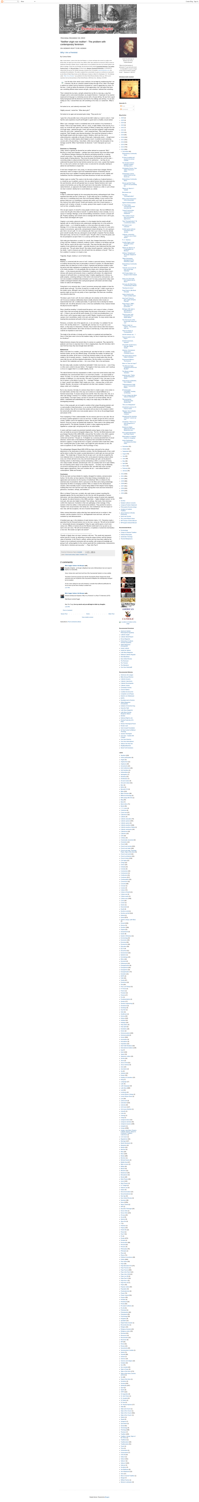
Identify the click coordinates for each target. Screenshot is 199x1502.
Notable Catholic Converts (128, 503)
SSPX (122, 1392)
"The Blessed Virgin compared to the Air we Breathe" (129, 367)
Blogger (107, 1497)
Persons (123, 1246)
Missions (123, 1170)
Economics (124, 940)
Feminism (82, 554)
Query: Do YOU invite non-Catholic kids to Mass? (128, 280)
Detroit (122, 917)
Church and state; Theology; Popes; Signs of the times (129, 851)
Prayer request (125, 1295)
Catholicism (124, 831)
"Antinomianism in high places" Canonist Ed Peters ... (128, 386)
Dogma (123, 929)
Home (88, 614)
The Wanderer (125, 665)
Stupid (122, 1419)
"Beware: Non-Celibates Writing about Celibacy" (129, 412)
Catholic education (126, 819)
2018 (122, 137)
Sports (122, 1390)
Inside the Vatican (126, 650)
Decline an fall (125, 911)
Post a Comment (67, 610)
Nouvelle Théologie (126, 1208)
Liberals (123, 1105)
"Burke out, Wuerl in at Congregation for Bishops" (128, 249)
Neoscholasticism (126, 1194)
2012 (122, 474)
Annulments (124, 766)
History (123, 1018)
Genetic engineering (126, 1003)
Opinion (123, 1219)
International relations (127, 1048)
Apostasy (123, 776)
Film (122, 984)
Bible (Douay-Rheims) (127, 677)
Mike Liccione (125, 1164)
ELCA (122, 948)
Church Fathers (125, 689)
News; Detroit (124, 1204)
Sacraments (124, 1348)
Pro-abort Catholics (126, 1306)
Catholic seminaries (126, 829)
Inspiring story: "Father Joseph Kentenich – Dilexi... (128, 377)
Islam (122, 1052)
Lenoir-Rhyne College (127, 1094)
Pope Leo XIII (124, 1276)
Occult (122, 1217)
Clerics (123, 864)
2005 (122, 490)
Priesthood (124, 1301)
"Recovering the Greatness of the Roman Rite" (127, 401)
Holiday (123, 1020)
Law (122, 1090)
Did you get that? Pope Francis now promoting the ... (129, 184)
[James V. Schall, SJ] (128, 597)
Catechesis (124, 814)
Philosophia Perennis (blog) (129, 507)
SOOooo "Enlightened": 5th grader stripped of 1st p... (129, 254)
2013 (122, 149)
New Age (123, 1196)
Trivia (122, 1448)
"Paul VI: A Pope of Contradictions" (127, 331)
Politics (123, 1259)
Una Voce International (127, 741)
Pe (121, 1236)
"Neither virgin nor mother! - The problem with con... (129, 327)
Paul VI (123, 1234)
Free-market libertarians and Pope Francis (129, 433)
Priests (123, 1304)
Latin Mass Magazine (127, 652)
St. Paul (123, 1402)
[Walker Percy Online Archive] (128, 606)
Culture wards (125, 896)
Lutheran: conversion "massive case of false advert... (129, 236)
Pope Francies (125, 1268)
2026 (122, 118)
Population (124, 1289)
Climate (123, 867)
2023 (122, 125)
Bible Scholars (125, 793)
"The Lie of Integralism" (128, 404)
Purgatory (123, 1318)
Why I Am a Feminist (68, 52)
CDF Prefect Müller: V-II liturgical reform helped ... (129, 275)
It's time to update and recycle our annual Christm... (128, 159)
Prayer (122, 1293)
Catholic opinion (125, 821)
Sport (122, 1387)
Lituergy (123, 1115)
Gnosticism (124, 1005)
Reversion (124, 1339)
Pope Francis (124, 1270)
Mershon (123, 1158)
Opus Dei (123, 1221)
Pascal (123, 1232)
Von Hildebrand (125, 1471)
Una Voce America (126, 739)
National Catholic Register (128, 654)
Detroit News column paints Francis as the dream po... (128, 175)
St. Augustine (124, 1394)
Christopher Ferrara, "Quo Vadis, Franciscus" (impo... (129, 170)
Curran (123, 902)
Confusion (124, 877)
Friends (123, 995)
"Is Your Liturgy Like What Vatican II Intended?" (129, 396)
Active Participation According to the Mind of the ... (129, 442)
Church (123, 844)
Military (123, 1166)
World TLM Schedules (127, 748)
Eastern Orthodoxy (126, 936)
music (122, 1181)
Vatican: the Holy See (127, 743)
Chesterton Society (126, 687)
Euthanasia (124, 963)
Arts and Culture (125, 783)
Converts (123, 883)
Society (123, 1383)
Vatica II (123, 1457)
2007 (122, 486)
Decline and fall (125, 913)
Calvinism (123, 810)
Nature (123, 1189)
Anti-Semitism (125, 770)
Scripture (123, 1363)
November (126, 446)
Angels (123, 759)
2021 (122, 130)
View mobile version (87, 617)
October (125, 449)
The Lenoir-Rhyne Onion (128, 518)
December (126, 151)
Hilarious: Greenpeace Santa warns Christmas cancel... (128, 351)
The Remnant (124, 661)
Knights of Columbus (126, 1077)
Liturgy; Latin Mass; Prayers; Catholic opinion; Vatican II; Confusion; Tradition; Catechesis (129, 1133)
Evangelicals (124, 967)
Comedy (123, 869)
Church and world (126, 854)
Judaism (123, 1073)
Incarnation (124, 1039)
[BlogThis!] (88, 552)
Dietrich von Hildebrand (127, 696)
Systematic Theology (126, 536)
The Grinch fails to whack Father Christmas (129, 356)
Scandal (123, 1354)
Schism (123, 1356)
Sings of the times (126, 1379)
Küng (122, 1079)
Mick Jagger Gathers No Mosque (74, 565)
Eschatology (124, 957)
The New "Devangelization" (128, 195)
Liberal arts (124, 1100)
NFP (122, 1206)
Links (122, 1113)
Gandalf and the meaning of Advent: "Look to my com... (129, 418)
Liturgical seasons (126, 1124)
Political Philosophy (126, 534)
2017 (122, 139)
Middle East (124, 1162)
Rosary (123, 1346)
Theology (123, 1430)
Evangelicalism (125, 965)
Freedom (123, 993)
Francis (123, 991)
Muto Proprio (124, 1183)
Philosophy (124, 1249)
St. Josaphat (124, 1398)
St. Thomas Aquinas (126, 1404)
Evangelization (125, 972)
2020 (122, 132)
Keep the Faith (125, 708)
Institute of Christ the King (128, 706)
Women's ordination (126, 1482)
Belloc (122, 787)
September (126, 451)
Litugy (122, 1117)
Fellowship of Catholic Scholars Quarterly (127, 641)
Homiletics (124, 1029)
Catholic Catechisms (126, 681)
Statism (123, 1417)
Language (124, 1081)
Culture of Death (125, 892)
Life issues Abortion (126, 1109)
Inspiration (124, 1043)
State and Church (126, 1409)
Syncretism (124, 1423)
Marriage (123, 1141)
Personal (123, 1244)
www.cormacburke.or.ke (103, 70)
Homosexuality (125, 1035)
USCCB (123, 1454)
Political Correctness (126, 1257)
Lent (122, 1098)
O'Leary (123, 1215)
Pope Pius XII (124, 1282)
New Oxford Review (126, 659)
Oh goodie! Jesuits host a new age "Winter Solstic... (129, 346)
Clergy (122, 862)
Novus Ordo (124, 1213)
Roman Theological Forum (128, 723)
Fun (122, 997)
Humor (123, 1037)
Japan (122, 1054)
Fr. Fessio (123, 988)
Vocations (123, 1467)
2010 (122, 478)
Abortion (123, 755)
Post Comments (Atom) (74, 622)
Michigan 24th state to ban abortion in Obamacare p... (128, 310)
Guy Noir (123, 1010)
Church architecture (126, 856)
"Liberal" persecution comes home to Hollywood (128, 212)
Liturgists (123, 1126)
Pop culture (124, 1261)
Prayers (123, 1297)
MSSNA (123, 716)
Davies (123, 905)
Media (122, 1156)
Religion (123, 1327)
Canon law (124, 812)
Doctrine (123, 927)
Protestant (123, 1310)
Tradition (123, 1434)
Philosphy (123, 1251)
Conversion (124, 881)
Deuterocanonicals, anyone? (127, 341)
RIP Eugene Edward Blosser (129, 522)
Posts (123, 106)
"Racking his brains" (128, 288)
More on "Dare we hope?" (129, 363)
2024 (122, 122)
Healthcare (124, 1014)
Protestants (124, 1314)
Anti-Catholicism (125, 768)
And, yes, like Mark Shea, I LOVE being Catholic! (129, 284)
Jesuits (123, 1058)
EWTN (122, 698)
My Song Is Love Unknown (127, 225)
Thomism (123, 1432)
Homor (123, 1031)
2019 (122, 135)
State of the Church (126, 1413)
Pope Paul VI (124, 1278)
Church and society (70, 554)
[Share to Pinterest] (94, 552)
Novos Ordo (124, 1211)
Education (123, 946)
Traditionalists (125, 1444)
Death (122, 909)
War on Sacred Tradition (127, 1476)
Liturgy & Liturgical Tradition (129, 532)
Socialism (123, 1381)
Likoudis (123, 1111)
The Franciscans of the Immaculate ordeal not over (129, 321)
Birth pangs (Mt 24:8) (126, 797)
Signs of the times (126, 1371)
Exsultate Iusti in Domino (128, 700)
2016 (122, 142)
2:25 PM (67, 606)
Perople (123, 1240)
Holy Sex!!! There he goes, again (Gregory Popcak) (129, 300)
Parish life (123, 1230)
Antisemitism (124, 772)
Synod (122, 1425)
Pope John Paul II (126, 1272)
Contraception (125, 879)
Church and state (125, 848)
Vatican (123, 1459)
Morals (123, 1177)
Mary (122, 1151)
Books (122, 806)
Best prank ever (126, 192)
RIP (122, 1342)
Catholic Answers (125, 679)
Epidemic (123, 955)
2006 (122, 488)
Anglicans (123, 764)
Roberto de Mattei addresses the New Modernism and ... (128, 428)
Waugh (123, 1478)
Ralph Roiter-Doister (126, 1323)
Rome (122, 1344)
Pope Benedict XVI (126, 1265)
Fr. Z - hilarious (126, 240)
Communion (124, 871)
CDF (122, 835)
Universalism (124, 1452)
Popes (122, 1284)
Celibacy (123, 838)
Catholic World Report (127, 637)
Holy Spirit (124, 1026)
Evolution (123, 974)
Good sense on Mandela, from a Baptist (129, 381)
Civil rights (124, 860)
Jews (122, 1067)
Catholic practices (126, 825)
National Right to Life (127, 718)
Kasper (123, 1075)
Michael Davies (125, 1160)
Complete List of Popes (127, 694)
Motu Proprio (124, 1179)
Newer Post (64, 614)
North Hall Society (126, 516)
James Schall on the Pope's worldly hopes (129, 295)
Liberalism (124, 1102)
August (125, 454)
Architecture (124, 778)
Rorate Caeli (124, 726)
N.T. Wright (124, 1185)
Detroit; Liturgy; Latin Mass (128, 919)
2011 (122, 476)
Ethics (122, 959)
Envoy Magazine (125, 639)
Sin (122, 1377)
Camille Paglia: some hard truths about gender (128, 244)
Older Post (111, 614)
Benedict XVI (124, 789)
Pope (122, 1263)
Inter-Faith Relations (126, 1046)
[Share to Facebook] (92, 552)
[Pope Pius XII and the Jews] (128, 602)
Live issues (124, 1137)
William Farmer (125, 1480)
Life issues (124, 1107)
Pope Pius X (124, 1280)
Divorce (123, 925)
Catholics (123, 833)
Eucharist (123, 961)
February (125, 468)
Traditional (124, 1440)
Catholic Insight (125, 634)
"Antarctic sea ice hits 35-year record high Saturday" (129, 269)
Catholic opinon (125, 823)
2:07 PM (67, 587)
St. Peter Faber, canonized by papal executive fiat (128, 206)
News (122, 1202)
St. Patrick (123, 1400)
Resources (124, 1335)
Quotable (123, 1320)
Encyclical (123, 950)
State (122, 1406)
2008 (122, 483)
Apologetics (124, 774)
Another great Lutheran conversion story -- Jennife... (128, 230)
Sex (86, 554)
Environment (124, 953)
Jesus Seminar (125, 1064)
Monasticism (124, 1175)
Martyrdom (124, 1145)
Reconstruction (125, 1325)
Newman (123, 1200)
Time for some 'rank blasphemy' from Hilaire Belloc (127, 316)
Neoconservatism (126, 1192)
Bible (122, 791)
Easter (122, 934)
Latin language (125, 1086)
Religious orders (125, 1331)
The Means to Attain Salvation (127, 372)
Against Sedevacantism (129, 202)
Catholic (123, 816)
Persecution (124, 1242)
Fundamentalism (125, 999)
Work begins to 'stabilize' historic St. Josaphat (129, 437)
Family (122, 980)
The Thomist (124, 663)
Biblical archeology (126, 795)
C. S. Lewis (124, 808)
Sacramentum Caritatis (127, 1350)
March (124, 466)
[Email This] (86, 552)
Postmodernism (125, 1291)
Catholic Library (125, 685)
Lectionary (124, 1092)
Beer (122, 785)
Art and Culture (125, 781)
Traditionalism (125, 1442)
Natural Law (124, 1187)
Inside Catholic (125, 648)
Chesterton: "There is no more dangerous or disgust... (129, 423)
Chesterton (124, 842)
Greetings (123, 1007)
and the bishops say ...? (129, 334)
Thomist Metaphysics (127, 539)
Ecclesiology (124, 530)
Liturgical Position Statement (129, 505)
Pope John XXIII (125, 1274)
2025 (122, 120)
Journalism (124, 1069)
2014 (122, 147)
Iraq (122, 1050)
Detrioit (123, 915)
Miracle (123, 1168)
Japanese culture (125, 1056)
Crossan (123, 886)
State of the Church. (126, 1415)
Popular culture (125, 1287)
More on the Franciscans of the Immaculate (129, 199)
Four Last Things (125, 986)
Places (123, 1255)
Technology (124, 1428)
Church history (125, 858)
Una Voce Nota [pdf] (126, 667)
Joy (122, 1071)
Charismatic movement (127, 840)
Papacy (123, 1227)
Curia (122, 900)
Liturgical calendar (126, 1122)
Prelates (123, 1299)
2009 (122, 481)
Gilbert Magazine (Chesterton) (125, 645)
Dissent (123, 923)
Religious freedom (126, 1329)
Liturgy (123, 1128)
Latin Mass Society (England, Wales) (126, 713)
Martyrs (123, 1147)
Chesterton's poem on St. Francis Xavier (129, 407)
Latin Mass (124, 1088)
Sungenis (123, 1421)
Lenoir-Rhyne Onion (126, 1096)
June (124, 458)
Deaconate (124, 907)
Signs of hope (125, 1369)
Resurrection (124, 1337)
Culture (77, 554)
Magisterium (124, 1139)
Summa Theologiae (126, 733)
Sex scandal (124, 1367)
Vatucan (123, 1465)
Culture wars (124, 898)
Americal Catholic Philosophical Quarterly (127, 631)
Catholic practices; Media (128, 827)
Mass (122, 1153)
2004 (122, 493)
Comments (125, 109)
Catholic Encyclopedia (127, 683)
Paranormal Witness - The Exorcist (128, 360)
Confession (124, 875)
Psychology (124, 1316)
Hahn (122, 1012)
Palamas (123, 1225)
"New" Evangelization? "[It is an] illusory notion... (129, 221)
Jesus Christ (124, 1062)
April (124, 463)
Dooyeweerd (124, 931)
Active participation (126, 757)
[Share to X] (90, 552)
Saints (122, 1352)
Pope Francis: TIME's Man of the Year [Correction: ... (128, 305)
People (123, 1238)
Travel (122, 1446)
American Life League (127, 675)
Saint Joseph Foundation (128, 728)
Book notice (124, 804)
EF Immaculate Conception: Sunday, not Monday (129, 391)
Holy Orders (124, 1024)
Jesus (122, 1060)
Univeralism (124, 1450)
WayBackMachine (126, 745)
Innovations (124, 1041)
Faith (122, 978)
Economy (123, 942)
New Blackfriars (125, 656)
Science (123, 1358)
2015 (122, 144)
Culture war (124, 894)
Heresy (123, 1016)
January (125, 470)
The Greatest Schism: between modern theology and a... (128, 164)
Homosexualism (125, 1033)
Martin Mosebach (125, 1143)
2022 (122, 127)
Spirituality (124, 1385)
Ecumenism (124, 944)
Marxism (123, 1149)
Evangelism (124, 969)
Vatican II (123, 1463)
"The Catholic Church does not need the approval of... (128, 217)
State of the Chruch (126, 1411)
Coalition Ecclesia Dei (127, 692)
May (124, 461)
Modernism (124, 1173)
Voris (122, 1473)
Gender (123, 1001)
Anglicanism (124, 762)
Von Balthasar (125, 1469)
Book (122, 802)
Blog (122, 800)
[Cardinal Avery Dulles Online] (128, 592)
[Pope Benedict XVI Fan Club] (128, 582)
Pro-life (123, 1308)
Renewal (123, 1333)
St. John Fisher (125, 1396)
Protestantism (124, 1312)
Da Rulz (123, 500)
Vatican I (123, 1461)
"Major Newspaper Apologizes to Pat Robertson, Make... (128, 260)
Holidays (123, 1022)
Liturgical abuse (125, 1119)
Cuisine (123, 888)
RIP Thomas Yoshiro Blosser (129, 520)
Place (122, 1253)
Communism (124, 873)
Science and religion (126, 1361)
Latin (122, 1084)
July (124, 456)
